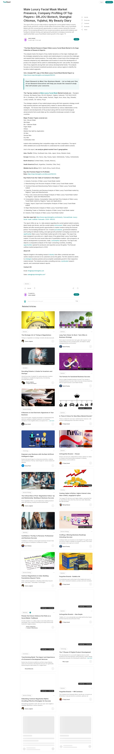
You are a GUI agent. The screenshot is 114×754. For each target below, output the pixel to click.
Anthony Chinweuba (30, 752)
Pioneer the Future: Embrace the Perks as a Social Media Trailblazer (36, 617)
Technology (63, 648)
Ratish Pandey (66, 346)
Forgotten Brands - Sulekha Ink (69, 576)
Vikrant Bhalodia (29, 668)
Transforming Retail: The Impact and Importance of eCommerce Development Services (38, 658)
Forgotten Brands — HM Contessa (71, 691)
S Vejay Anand (66, 424)
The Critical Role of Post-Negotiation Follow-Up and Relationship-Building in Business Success (38, 497)
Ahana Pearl (28, 465)
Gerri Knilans (28, 546)
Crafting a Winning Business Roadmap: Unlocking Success (72, 536)
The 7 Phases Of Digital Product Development (75, 652)
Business (27, 283)
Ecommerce (25, 653)
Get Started (109, 2)
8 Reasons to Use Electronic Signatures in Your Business (37, 414)
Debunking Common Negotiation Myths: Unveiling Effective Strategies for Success (36, 700)
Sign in (101, 2)
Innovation (25, 368)
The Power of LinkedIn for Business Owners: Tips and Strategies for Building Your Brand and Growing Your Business (37, 741)
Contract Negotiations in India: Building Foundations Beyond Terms (35, 577)
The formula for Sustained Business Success (74, 376)
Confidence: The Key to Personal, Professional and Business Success (37, 537)
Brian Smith (28, 424)
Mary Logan (66, 661)
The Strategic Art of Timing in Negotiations (36, 335)
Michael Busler (66, 505)
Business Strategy (65, 531)
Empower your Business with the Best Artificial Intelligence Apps (37, 455)
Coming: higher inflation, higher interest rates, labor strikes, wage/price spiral (75, 494)
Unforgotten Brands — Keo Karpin (71, 614)
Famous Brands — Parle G (68, 729)
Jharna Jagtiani (29, 341)
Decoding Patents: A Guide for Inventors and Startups (36, 372)
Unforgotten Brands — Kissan (69, 454)
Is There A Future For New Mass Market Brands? (75, 416)
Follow (76, 39)
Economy (63, 490)
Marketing (25, 532)
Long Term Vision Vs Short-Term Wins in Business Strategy (73, 336)
